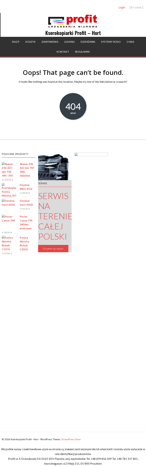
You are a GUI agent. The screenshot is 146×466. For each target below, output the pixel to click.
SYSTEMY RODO (111, 41)
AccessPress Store (70, 439)
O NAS (130, 41)
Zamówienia (49, 41)
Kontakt (62, 51)
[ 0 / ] (136, 7)
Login (121, 7)
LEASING (69, 41)
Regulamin (82, 51)
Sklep (15, 41)
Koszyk (30, 41)
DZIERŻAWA (88, 41)
